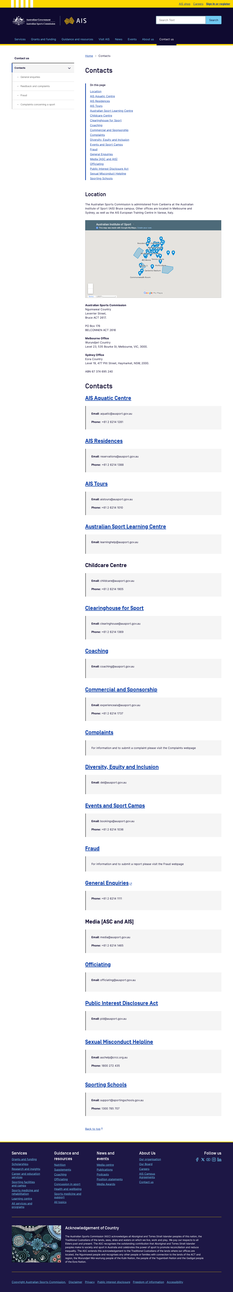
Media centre (105, 1164)
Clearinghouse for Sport (106, 120)
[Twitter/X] (203, 1159)
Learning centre (22, 1198)
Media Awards (106, 1184)
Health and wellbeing (68, 1189)
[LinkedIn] (219, 1159)
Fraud (93, 149)
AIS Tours (96, 106)
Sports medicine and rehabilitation (25, 1192)
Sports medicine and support (67, 1195)
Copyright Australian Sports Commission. (39, 1282)
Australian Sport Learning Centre (111, 110)
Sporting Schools (101, 178)
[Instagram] (214, 1159)
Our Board (145, 1164)
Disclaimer (75, 1282)
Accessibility (175, 1282)
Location (95, 91)
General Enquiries (101, 154)
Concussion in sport (67, 1184)
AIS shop (184, 4)
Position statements (110, 1179)
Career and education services (26, 1175)
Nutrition (60, 1164)
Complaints (97, 135)
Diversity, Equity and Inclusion (109, 139)
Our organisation (150, 1159)
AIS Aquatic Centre (102, 96)
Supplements (62, 1169)
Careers (198, 4)
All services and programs (22, 1205)
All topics (60, 1202)
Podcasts (103, 1174)
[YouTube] (208, 1159)
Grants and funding (24, 1159)
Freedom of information (148, 1282)
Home (89, 56)
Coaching (96, 125)
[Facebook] (197, 1159)
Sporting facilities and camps (23, 1183)
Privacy (90, 1282)
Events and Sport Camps (106, 144)
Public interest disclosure (113, 1282)
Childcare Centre (101, 115)
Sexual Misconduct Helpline (108, 173)
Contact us (21, 58)
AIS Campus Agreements (147, 1175)
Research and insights (26, 1169)
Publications (105, 1169)
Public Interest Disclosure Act (109, 168)
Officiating (97, 164)
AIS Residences (100, 101)
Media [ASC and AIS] (103, 159)
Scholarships (20, 1164)
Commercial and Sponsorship (109, 130)
